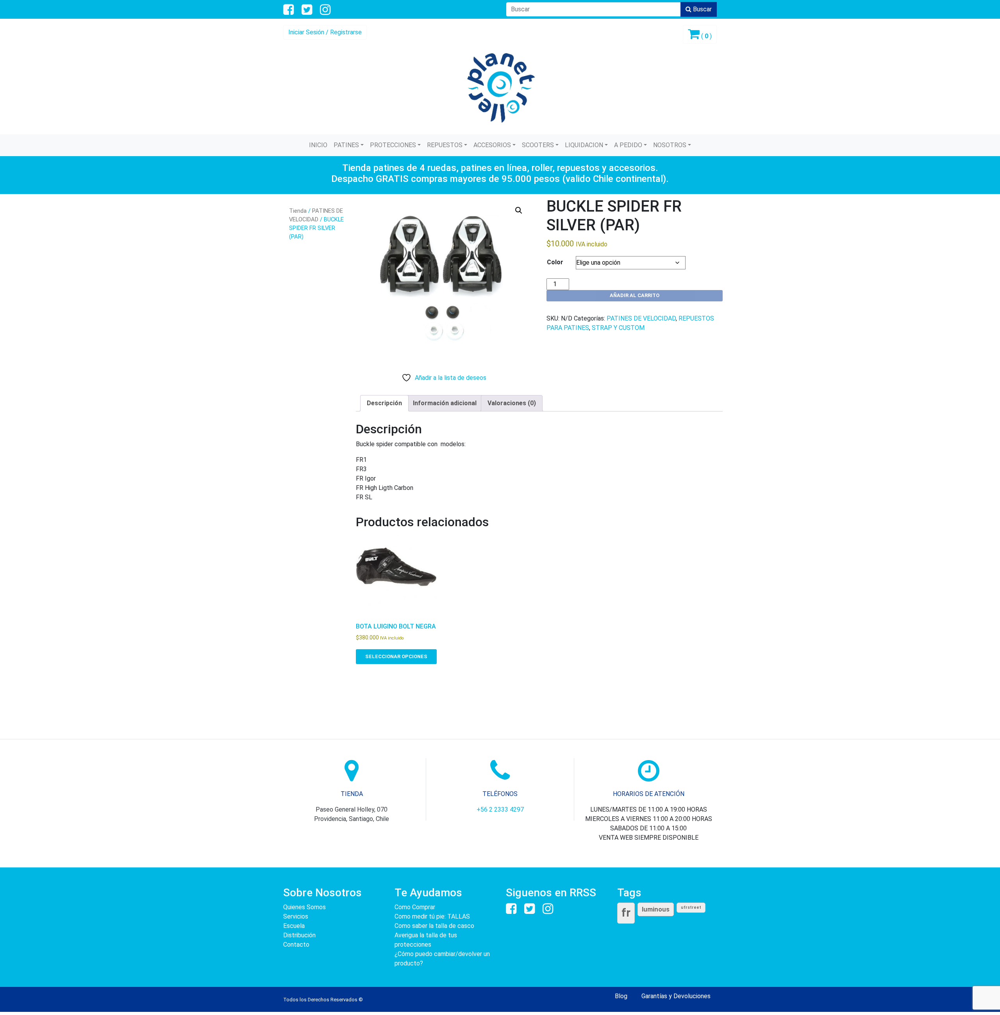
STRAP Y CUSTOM (618, 327)
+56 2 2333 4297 (500, 809)
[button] (519, 210)
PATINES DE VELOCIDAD (641, 318)
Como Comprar (415, 907)
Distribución (299, 935)
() (706, 36)
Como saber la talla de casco (434, 926)
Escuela (294, 926)
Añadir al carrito (634, 295)
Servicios (295, 916)
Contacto (296, 944)
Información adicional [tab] (445, 403)
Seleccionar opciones (396, 656)
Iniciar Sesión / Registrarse (325, 32)
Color (555, 262)
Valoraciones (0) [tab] (512, 403)
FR (625, 912)
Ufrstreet (691, 907)
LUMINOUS (656, 909)
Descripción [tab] (384, 403)
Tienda (298, 210)
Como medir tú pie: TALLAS (432, 916)
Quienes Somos (304, 907)
